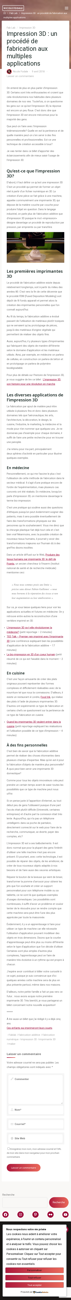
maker (12, 1043)
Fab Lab (11, 27)
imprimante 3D (47, 1039)
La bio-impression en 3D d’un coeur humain (31, 654)
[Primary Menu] (66, 8)
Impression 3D (27, 27)
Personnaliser (34, 1270)
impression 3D (29, 1039)
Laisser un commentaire (20, 76)
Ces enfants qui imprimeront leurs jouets (29, 1028)
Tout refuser (34, 1277)
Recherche (8, 1194)
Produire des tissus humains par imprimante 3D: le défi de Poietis (33, 559)
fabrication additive (29, 1034)
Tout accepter (34, 1285)
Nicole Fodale (13, 8)
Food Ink (45, 697)
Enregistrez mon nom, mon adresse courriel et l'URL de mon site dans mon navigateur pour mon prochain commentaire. (34, 1153)
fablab (12, 1034)
